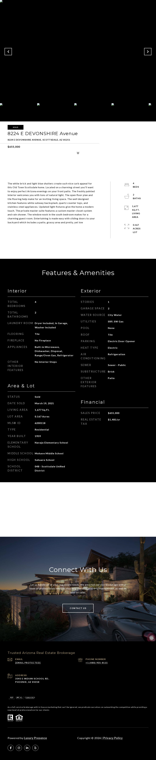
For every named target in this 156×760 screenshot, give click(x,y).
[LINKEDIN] (27, 748)
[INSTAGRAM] (19, 748)
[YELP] (35, 748)
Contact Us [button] (78, 608)
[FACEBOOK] (11, 748)
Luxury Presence (35, 738)
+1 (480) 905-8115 (97, 662)
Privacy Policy (113, 738)
